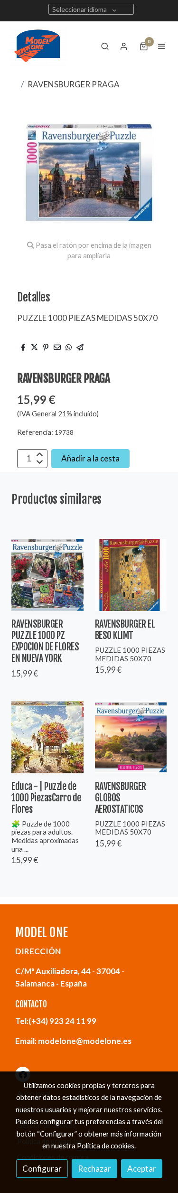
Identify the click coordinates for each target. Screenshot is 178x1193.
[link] (37, 46)
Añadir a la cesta (90, 458)
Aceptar (141, 1169)
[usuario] (123, 46)
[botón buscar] (104, 46)
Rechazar (94, 1169)
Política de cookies (105, 1145)
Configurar (42, 1169)
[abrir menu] (161, 46)
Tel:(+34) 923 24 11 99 (55, 1021)
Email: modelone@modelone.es (73, 1041)
